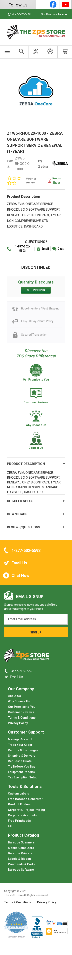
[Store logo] (26, 657)
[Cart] (64, 52)
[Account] (50, 52)
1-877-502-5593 (22, 248)
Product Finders (19, 804)
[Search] (21, 52)
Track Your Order (20, 745)
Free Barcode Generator (25, 799)
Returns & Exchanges (23, 750)
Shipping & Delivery (21, 755)
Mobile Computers (21, 848)
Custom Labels (18, 793)
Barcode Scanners (21, 842)
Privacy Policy (18, 723)
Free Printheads (19, 821)
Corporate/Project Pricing (26, 810)
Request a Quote (20, 761)
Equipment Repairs (21, 772)
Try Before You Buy (21, 766)
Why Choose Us (19, 701)
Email (45, 248)
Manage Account (20, 739)
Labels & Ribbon (19, 859)
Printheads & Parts (21, 864)
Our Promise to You (54, 14)
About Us (14, 696)
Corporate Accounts (22, 815)
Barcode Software (21, 869)
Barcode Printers (20, 853)
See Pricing (36, 290)
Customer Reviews (21, 712)
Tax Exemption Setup (22, 777)
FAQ (11, 826)
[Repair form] (36, 52)
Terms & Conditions (22, 717)
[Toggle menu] (7, 52)
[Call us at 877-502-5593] (6, 671)
